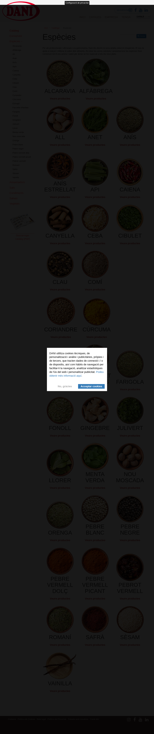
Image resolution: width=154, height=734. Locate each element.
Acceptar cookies (91, 386)
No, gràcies (65, 386)
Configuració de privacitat (77, 3)
